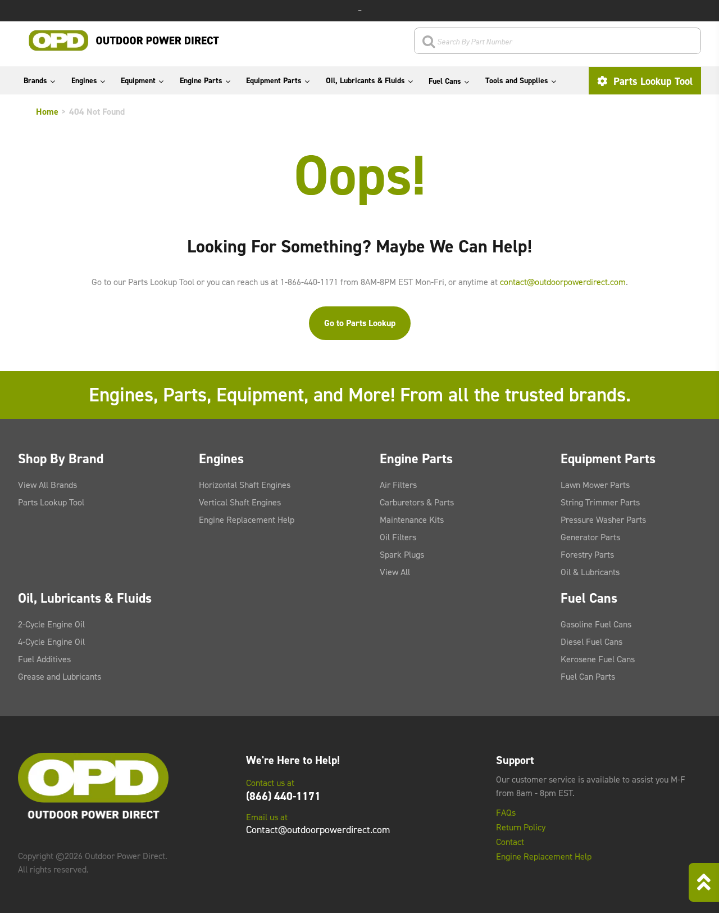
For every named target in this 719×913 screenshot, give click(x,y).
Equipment (138, 80)
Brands (35, 80)
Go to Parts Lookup (359, 323)
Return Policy (520, 827)
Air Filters (398, 485)
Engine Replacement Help (246, 520)
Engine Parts (201, 80)
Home (47, 111)
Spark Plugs (402, 555)
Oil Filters (398, 537)
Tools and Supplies (516, 80)
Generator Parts (590, 537)
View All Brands (47, 485)
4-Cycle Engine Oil (51, 642)
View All (395, 572)
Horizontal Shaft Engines (244, 485)
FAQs (506, 812)
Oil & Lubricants (590, 572)
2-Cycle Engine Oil (51, 624)
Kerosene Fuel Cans (598, 659)
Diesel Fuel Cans (591, 642)
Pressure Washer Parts (603, 520)
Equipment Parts (274, 80)
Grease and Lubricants (59, 677)
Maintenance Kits (412, 520)
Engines (84, 80)
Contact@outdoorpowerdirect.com (318, 830)
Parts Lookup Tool (652, 81)
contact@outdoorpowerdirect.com (563, 282)
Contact (510, 842)
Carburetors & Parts (417, 502)
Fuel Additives (44, 659)
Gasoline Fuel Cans (596, 624)
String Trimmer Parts (600, 502)
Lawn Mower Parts (595, 485)
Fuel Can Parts (588, 677)
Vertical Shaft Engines (240, 502)
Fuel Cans (445, 81)
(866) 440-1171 (283, 796)
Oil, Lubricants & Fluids (365, 80)
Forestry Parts (587, 555)
